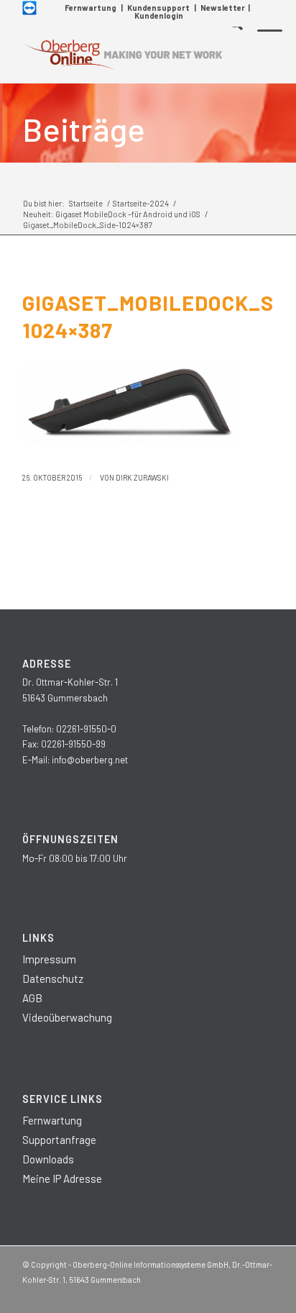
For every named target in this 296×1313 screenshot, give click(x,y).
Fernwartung (90, 7)
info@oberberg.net (90, 759)
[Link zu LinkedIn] (220, 1295)
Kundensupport (158, 7)
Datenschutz (52, 978)
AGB (32, 997)
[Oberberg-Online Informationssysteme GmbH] (122, 54)
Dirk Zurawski (142, 477)
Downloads (48, 1159)
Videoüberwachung (67, 1017)
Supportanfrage (59, 1139)
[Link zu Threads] (241, 1295)
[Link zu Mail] (263, 1295)
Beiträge (83, 128)
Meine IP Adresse (62, 1178)
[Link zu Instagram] (198, 1295)
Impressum (49, 959)
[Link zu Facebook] (177, 1295)
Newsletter (222, 7)
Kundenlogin (158, 15)
